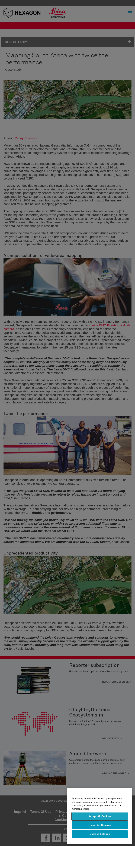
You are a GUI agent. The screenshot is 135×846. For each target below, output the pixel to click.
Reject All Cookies (100, 825)
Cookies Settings (100, 834)
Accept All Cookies (99, 816)
